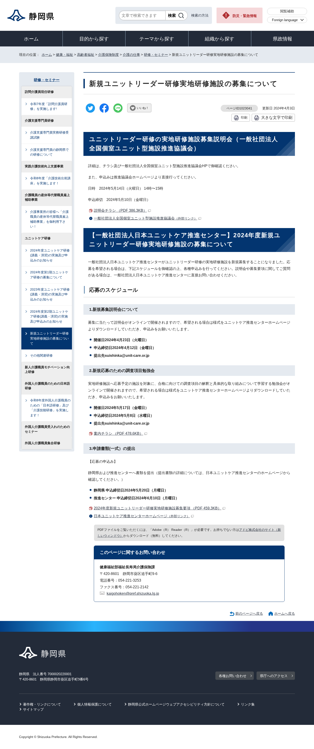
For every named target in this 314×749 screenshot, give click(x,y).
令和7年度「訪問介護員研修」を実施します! (48, 106)
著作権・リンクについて (42, 704)
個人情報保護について (94, 704)
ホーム (31, 38)
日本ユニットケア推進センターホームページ (142, 516)
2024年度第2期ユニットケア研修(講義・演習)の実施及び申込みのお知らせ (49, 316)
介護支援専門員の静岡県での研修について (49, 152)
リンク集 (248, 704)
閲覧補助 (287, 11)
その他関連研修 (41, 355)
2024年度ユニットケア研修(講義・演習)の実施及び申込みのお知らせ (50, 255)
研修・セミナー (156, 55)
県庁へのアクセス (274, 676)
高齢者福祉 (85, 55)
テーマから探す (156, 38)
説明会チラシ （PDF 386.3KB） (120, 210)
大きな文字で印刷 (276, 117)
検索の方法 (199, 15)
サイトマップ (33, 709)
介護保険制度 (108, 55)
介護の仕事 (131, 55)
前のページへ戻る (249, 613)
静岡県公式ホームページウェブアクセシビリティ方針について (176, 704)
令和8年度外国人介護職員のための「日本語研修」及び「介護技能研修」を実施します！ (50, 407)
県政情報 (282, 38)
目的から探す (94, 38)
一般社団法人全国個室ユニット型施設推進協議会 (145, 218)
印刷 (244, 117)
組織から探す (219, 38)
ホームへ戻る (284, 613)
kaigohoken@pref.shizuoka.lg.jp (133, 593)
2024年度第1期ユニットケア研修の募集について (49, 274)
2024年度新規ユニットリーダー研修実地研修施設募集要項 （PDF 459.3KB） (157, 508)
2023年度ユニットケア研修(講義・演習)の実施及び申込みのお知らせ (50, 294)
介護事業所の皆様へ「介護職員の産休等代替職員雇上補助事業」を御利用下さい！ (49, 219)
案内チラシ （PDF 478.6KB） (118, 433)
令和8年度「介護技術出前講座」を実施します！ (50, 180)
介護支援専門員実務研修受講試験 (49, 135)
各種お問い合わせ (232, 676)
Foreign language (285, 20)
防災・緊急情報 (245, 16)
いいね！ (143, 108)
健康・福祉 (64, 55)
